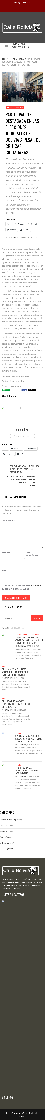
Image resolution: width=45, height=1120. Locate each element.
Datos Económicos (20, 47)
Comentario (9, 520)
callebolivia (15, 237)
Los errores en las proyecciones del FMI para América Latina (26, 770)
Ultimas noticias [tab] (18, 627)
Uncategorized (7, 848)
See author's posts (22, 436)
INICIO (14, 44)
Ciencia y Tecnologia (22, 634)
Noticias (21, 44)
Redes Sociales (7, 837)
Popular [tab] (5, 627)
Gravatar (35, 585)
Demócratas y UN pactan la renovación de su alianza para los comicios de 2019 (29, 738)
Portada (19, 107)
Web (4, 570)
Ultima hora (5, 843)
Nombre (7, 552)
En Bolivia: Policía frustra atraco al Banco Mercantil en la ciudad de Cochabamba (15, 672)
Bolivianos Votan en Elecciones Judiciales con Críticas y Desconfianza (24, 469)
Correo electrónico (30, 555)
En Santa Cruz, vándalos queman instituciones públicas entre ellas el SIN (16, 704)
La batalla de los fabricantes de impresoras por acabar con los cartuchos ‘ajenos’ (29, 640)
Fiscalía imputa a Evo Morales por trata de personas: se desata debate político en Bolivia (21, 481)
